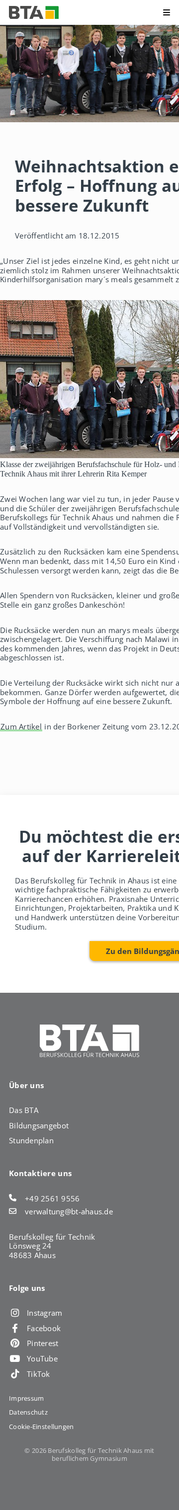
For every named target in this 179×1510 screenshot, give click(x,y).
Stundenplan (31, 1140)
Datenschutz (28, 1412)
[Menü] (150, 12)
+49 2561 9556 (52, 1198)
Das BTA (23, 1110)
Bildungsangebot (39, 1125)
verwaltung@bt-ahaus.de (69, 1211)
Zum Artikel (21, 726)
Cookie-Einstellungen (41, 1426)
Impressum (26, 1398)
